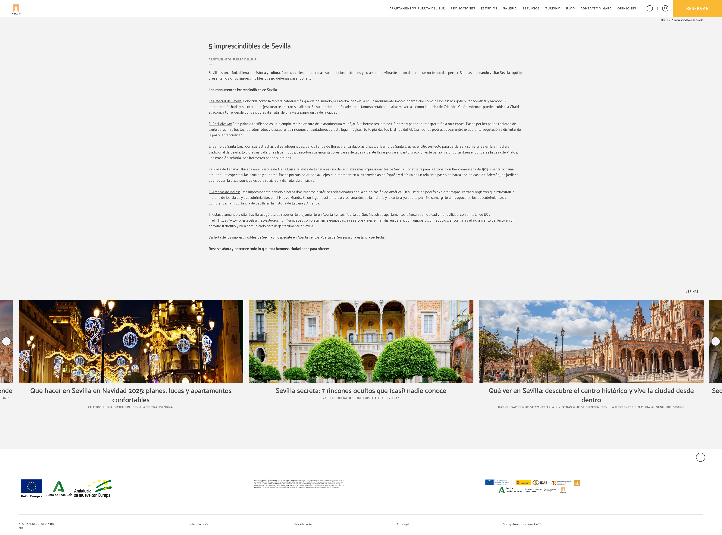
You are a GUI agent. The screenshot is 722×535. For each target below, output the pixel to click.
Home (664, 20)
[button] (665, 8)
